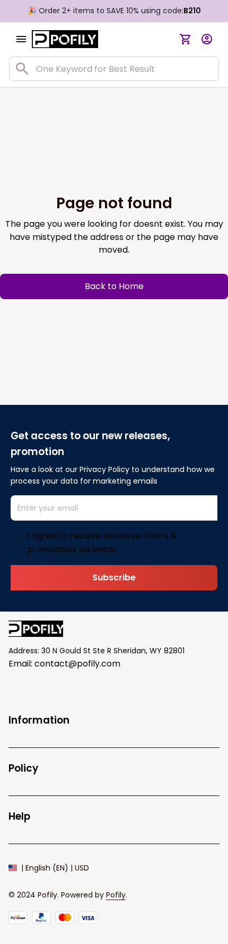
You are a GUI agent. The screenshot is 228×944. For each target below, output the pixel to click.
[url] (116, 895)
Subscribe (114, 577)
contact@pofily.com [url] (77, 664)
